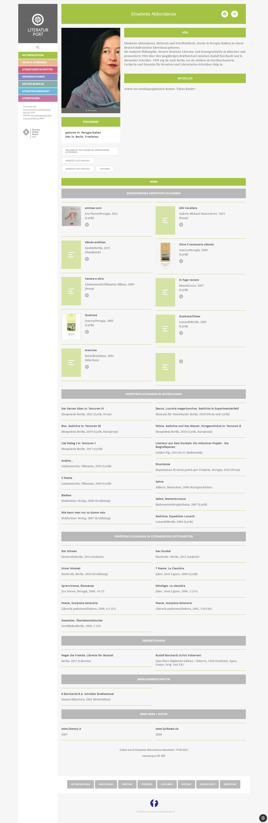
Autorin (105, 168)
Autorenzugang (80, 784)
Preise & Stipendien (34, 62)
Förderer (146, 784)
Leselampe (167, 784)
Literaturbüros (31, 118)
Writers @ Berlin (33, 84)
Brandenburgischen (41, 115)
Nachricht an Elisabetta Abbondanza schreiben (87, 151)
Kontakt (186, 784)
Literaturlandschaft (36, 91)
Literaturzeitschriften (37, 69)
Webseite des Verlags (78, 160)
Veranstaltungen (33, 76)
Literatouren (31, 98)
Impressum (230, 784)
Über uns (127, 784)
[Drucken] (224, 14)
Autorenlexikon (33, 55)
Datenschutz (207, 784)
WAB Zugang (106, 784)
